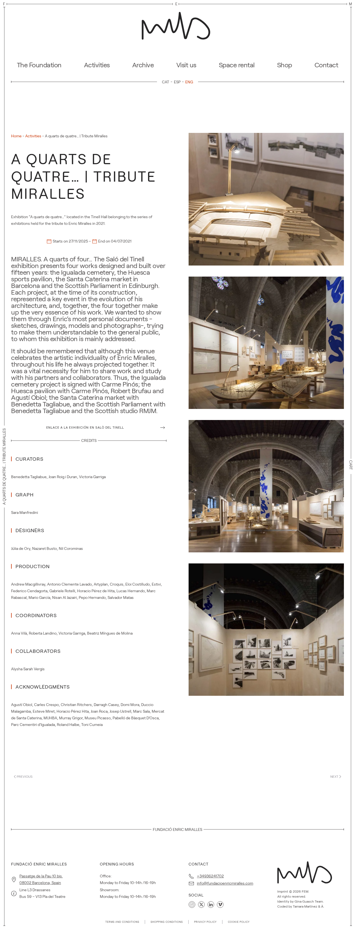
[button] (266, 199)
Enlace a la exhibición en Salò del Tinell (85, 427)
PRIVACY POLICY (205, 922)
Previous (24, 776)
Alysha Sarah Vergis (28, 669)
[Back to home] (177, 24)
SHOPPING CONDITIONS (167, 922)
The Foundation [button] (39, 65)
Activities (97, 65)
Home (16, 136)
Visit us (186, 65)
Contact (326, 65)
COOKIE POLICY (239, 922)
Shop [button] (284, 65)
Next (334, 776)
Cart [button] (351, 465)
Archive (143, 65)
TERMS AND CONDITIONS (122, 922)
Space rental (237, 65)
